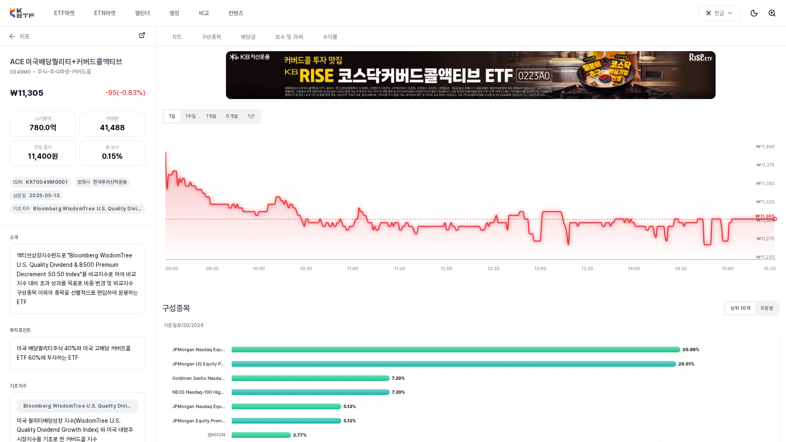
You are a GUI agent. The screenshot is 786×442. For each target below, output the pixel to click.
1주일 (190, 116)
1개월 (211, 116)
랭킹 (174, 13)
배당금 (248, 37)
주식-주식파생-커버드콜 (64, 71)
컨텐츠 (235, 13)
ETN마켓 (104, 13)
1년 (251, 116)
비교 (204, 13)
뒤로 (24, 36)
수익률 (330, 37)
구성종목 (211, 37)
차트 (177, 37)
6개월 (232, 116)
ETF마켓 (64, 13)
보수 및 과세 (289, 37)
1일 (172, 116)
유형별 (766, 308)
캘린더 (142, 13)
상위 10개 (740, 308)
